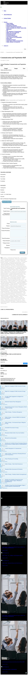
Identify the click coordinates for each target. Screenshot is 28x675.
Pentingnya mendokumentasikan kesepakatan (16, 274)
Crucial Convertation (23, 257)
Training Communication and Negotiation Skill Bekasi (17, 289)
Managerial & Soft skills (11, 33)
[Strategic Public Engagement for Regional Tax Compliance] (14, 398)
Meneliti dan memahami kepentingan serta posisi (8, 267)
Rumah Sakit (9, 38)
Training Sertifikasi (10, 24)
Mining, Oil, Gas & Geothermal (12, 32)
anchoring (4, 257)
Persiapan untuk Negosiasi (5, 276)
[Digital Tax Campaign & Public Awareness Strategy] (14, 387)
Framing (18, 260)
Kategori (5, 22)
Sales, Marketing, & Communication (13, 31)
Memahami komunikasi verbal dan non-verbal (8, 264)
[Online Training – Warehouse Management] (14, 413)
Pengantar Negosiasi (7, 271)
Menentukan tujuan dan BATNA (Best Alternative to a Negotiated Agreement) (14, 268)
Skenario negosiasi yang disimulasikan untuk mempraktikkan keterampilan (13, 278)
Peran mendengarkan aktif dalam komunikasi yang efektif (13, 275)
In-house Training (7, 18)
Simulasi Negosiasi (4, 277)
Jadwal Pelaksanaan (8, 14)
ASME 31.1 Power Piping (7, 309)
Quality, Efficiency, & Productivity (13, 41)
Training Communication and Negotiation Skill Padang (18, 295)
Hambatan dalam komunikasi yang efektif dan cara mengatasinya (13, 261)
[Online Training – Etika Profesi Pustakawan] (14, 465)
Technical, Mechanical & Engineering (13, 26)
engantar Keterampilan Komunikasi (10, 260)
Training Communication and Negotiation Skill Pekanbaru (10, 296)
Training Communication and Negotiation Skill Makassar (13, 292)
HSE (7, 30)
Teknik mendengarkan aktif (22, 281)
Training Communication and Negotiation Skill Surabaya (13, 300)
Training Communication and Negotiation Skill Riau (11, 297)
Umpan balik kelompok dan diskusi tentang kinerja (18, 302)
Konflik (23, 262)
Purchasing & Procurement (11, 36)
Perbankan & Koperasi (11, 39)
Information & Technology (11, 25)
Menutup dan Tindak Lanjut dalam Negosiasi (11, 269)
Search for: (3, 362)
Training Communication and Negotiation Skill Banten (13, 288)
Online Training (9, 23)
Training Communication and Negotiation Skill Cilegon (9, 290)
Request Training (6, 2)
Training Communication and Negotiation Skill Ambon (9, 284)
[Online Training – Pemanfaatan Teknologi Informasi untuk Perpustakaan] (14, 455)
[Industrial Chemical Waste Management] (14, 403)
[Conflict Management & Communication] (14, 450)
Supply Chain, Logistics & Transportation (14, 40)
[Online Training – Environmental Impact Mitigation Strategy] (14, 424)
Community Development (19, 314)
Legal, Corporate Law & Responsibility (14, 37)
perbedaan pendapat (20, 275)
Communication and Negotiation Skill (13, 257)
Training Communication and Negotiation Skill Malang (13, 293)
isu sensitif (18, 261)
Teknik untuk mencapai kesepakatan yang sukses (8, 282)
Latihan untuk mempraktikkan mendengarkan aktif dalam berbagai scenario (12, 263)
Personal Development (10, 34)
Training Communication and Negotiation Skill (15, 100)
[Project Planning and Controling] (14, 460)
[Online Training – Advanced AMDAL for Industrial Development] (14, 419)
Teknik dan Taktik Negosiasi (12, 281)
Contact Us (6, 45)
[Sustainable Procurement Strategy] (14, 429)
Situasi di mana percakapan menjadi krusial (14, 277)
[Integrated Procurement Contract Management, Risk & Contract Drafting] (14, 408)
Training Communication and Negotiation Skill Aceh (18, 283)
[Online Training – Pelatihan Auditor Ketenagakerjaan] (14, 476)
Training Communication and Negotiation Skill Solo (13, 299)
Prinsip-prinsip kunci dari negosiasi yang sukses (17, 276)
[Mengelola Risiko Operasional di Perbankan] (14, 470)
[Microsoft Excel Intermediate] (14, 439)
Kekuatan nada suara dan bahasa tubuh (15, 262)
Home (4, 1)
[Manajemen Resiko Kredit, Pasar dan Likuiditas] (14, 434)
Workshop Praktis (3, 303)
